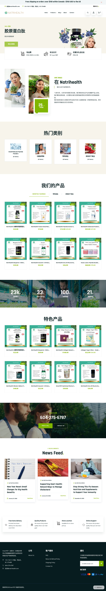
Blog (59, 12)
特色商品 (65, 156)
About (65, 12)
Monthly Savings (39, 194)
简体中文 (95, 6)
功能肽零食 (40, 156)
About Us (31, 555)
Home (46, 12)
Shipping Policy (50, 562)
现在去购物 (11, 42)
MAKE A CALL (45, 426)
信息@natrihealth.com (13, 6)
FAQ (47, 555)
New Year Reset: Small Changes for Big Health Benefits (17, 489)
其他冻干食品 (90, 156)
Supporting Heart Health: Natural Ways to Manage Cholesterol (51, 487)
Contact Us (49, 566)
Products (53, 12)
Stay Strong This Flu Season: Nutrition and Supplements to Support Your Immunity (85, 489)
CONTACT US (60, 426)
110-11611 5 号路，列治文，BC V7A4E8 (35, 6)
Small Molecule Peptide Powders (16, 153)
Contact (72, 12)
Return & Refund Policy (53, 559)
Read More (30, 498)
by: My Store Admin (13, 483)
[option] (53, 35)
